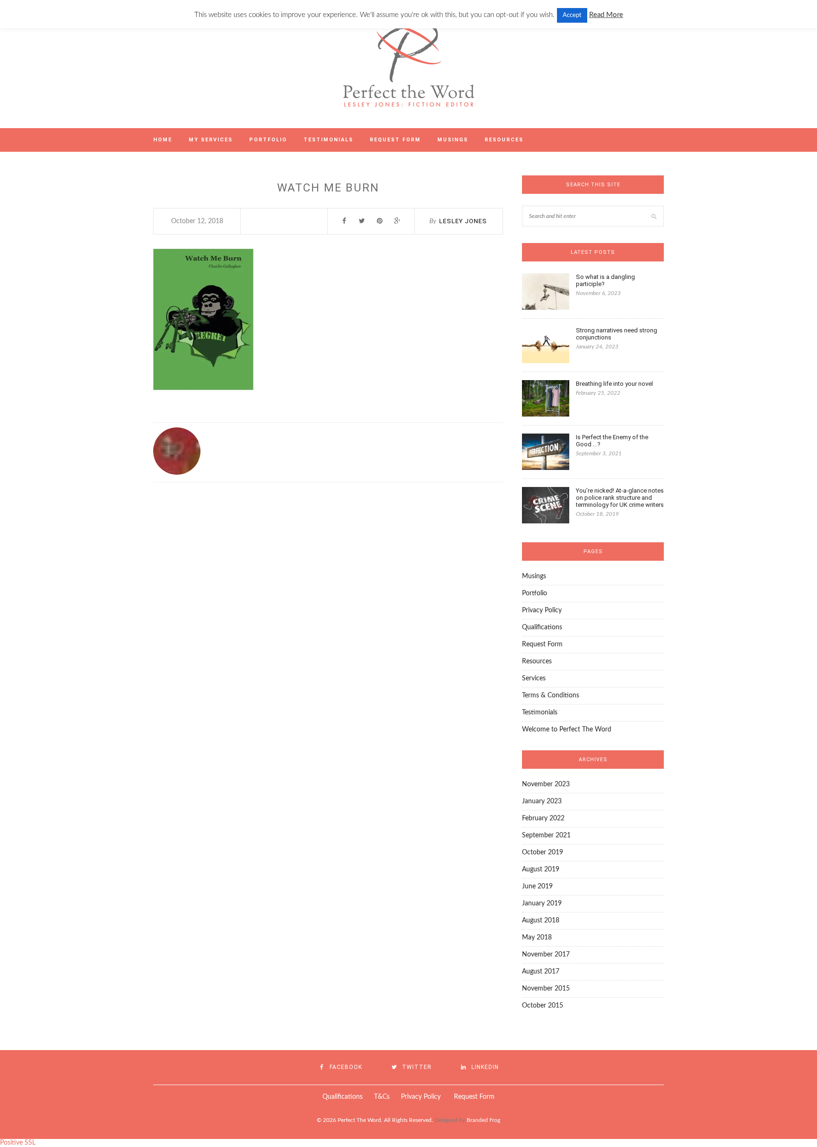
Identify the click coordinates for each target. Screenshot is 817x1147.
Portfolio (268, 140)
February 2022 (543, 818)
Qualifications (542, 627)
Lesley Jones (463, 221)
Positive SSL (17, 1142)
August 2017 (540, 971)
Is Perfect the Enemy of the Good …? (612, 441)
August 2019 (540, 869)
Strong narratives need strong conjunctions (616, 334)
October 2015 (542, 1005)
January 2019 (542, 903)
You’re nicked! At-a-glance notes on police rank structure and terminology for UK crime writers (620, 497)
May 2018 (537, 937)
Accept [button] (572, 15)
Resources (504, 140)
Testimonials (328, 140)
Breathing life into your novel (614, 383)
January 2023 (542, 801)
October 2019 (542, 852)
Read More (606, 14)
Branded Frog (483, 1120)
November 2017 (546, 954)
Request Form (395, 140)
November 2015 (546, 988)
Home (162, 140)
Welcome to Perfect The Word (566, 729)
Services (534, 678)
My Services (211, 140)
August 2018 (540, 920)
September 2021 (546, 835)
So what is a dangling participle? (605, 280)
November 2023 (546, 784)
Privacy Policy (542, 610)
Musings (452, 140)
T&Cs (381, 1097)
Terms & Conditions (550, 695)
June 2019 (537, 886)
